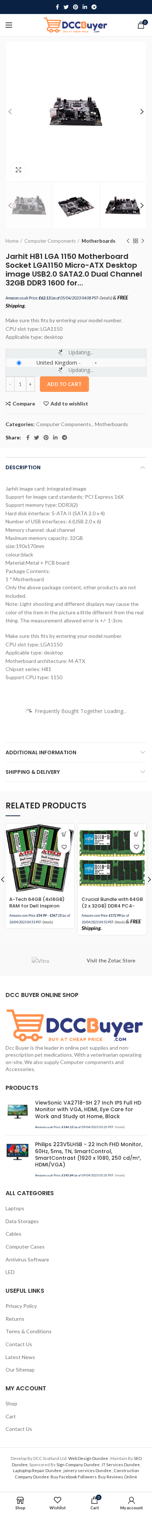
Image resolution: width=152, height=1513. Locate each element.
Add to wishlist (69, 403)
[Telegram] (94, 7)
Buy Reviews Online (117, 1476)
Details (105, 297)
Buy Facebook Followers (74, 1476)
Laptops (15, 1208)
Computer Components (50, 241)
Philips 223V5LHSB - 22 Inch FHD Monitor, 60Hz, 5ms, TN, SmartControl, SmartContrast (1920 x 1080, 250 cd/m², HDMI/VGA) (88, 1154)
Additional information (41, 752)
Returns (15, 1319)
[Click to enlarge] (18, 169)
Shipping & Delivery (33, 772)
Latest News (20, 1357)
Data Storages (22, 1221)
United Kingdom (56, 362)
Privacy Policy (21, 1306)
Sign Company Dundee (78, 1464)
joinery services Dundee (87, 1470)
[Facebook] (57, 7)
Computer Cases (25, 1246)
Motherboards (98, 241)
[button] (136, 834)
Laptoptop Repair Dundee (37, 1470)
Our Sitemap (20, 1369)
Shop (11, 1403)
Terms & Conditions (29, 1331)
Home (12, 241)
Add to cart (64, 384)
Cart (11, 1416)
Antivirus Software (27, 1259)
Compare (24, 403)
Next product (142, 241)
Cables (13, 1234)
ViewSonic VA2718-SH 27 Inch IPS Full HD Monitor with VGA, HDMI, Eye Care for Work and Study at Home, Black (88, 1109)
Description (23, 467)
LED (10, 1272)
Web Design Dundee (88, 1458)
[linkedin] (84, 7)
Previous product (128, 241)
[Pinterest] (75, 7)
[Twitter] (66, 7)
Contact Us (19, 1344)
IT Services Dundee (121, 1464)
